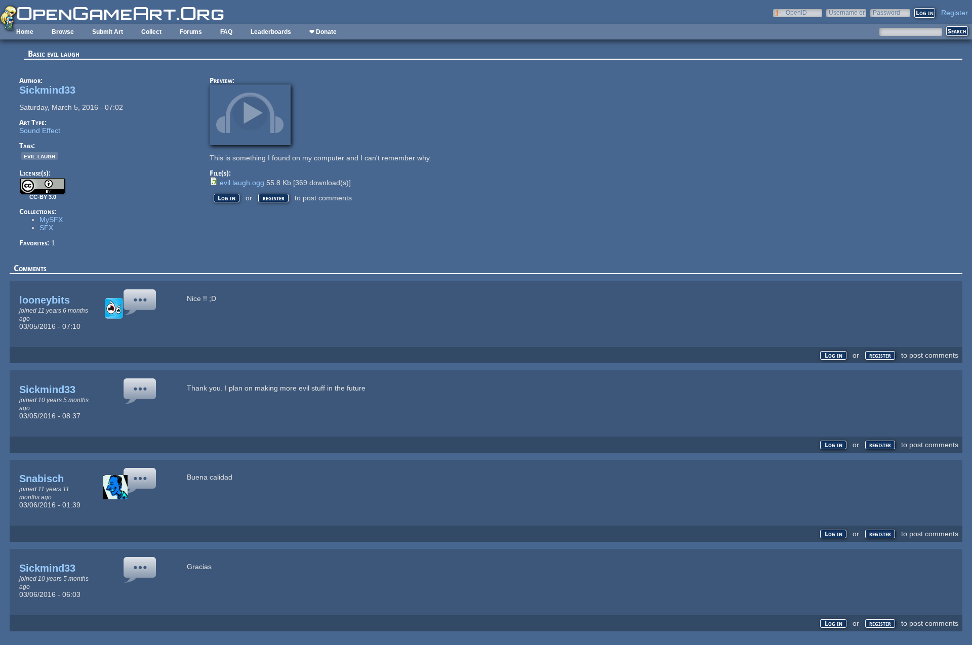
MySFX (51, 220)
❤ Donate (323, 31)
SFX (46, 228)
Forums (191, 31)
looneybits (44, 300)
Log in (226, 198)
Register (954, 13)
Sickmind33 (47, 90)
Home (24, 31)
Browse (63, 31)
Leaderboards (271, 31)
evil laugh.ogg (242, 183)
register (274, 198)
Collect (151, 31)
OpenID (796, 12)
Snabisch (41, 478)
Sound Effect (39, 130)
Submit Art (107, 31)
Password (886, 12)
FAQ (226, 31)
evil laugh (39, 156)
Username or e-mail (847, 12)
